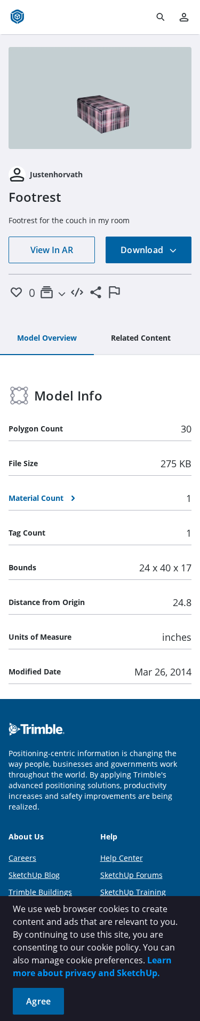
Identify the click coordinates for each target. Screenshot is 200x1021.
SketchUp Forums (131, 875)
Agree (38, 1001)
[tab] (47, 338)
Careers (22, 858)
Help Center (121, 858)
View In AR (51, 250)
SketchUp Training (133, 892)
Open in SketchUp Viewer (100, 98)
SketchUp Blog (34, 875)
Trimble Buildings (40, 892)
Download (143, 250)
